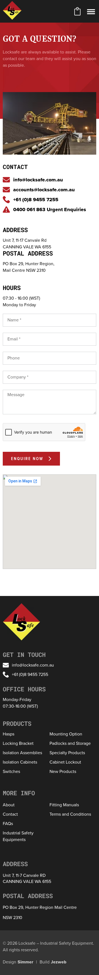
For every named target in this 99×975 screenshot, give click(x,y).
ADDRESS (15, 230)
